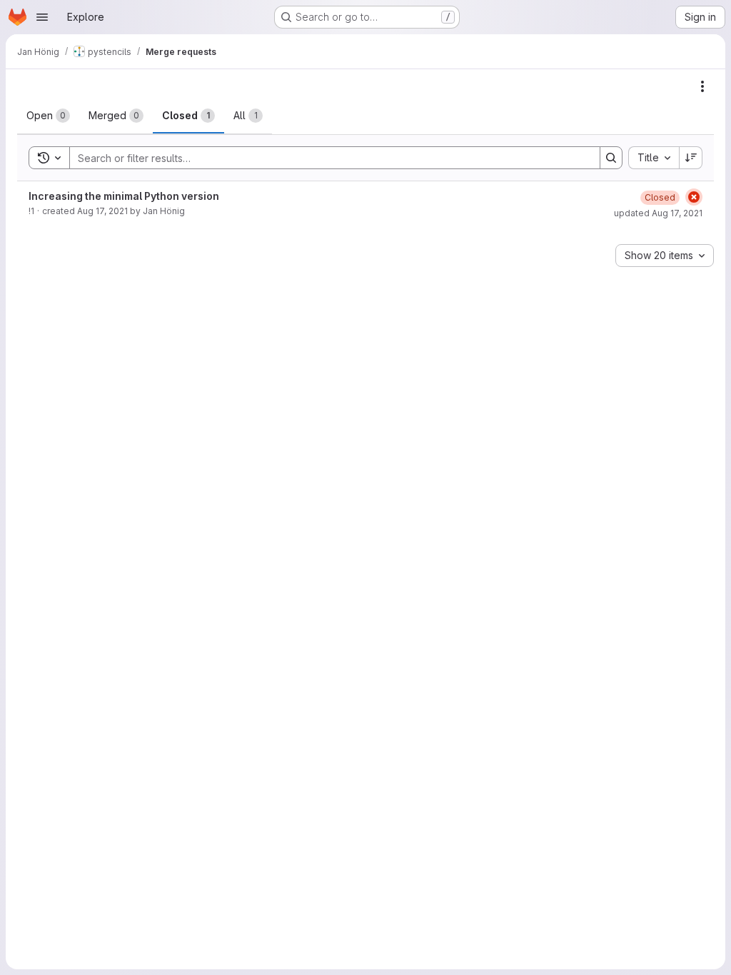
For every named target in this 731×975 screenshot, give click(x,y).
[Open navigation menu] (42, 17)
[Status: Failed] (693, 197)
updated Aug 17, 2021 (658, 213)
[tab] (48, 115)
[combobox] (653, 157)
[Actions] (702, 86)
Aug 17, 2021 (102, 211)
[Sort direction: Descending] (691, 157)
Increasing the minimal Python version (124, 196)
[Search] (611, 157)
